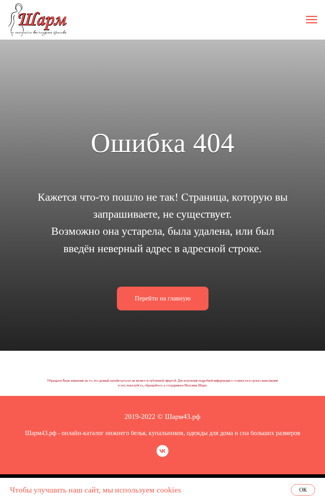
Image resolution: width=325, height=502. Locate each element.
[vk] (162, 454)
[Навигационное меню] (311, 20)
